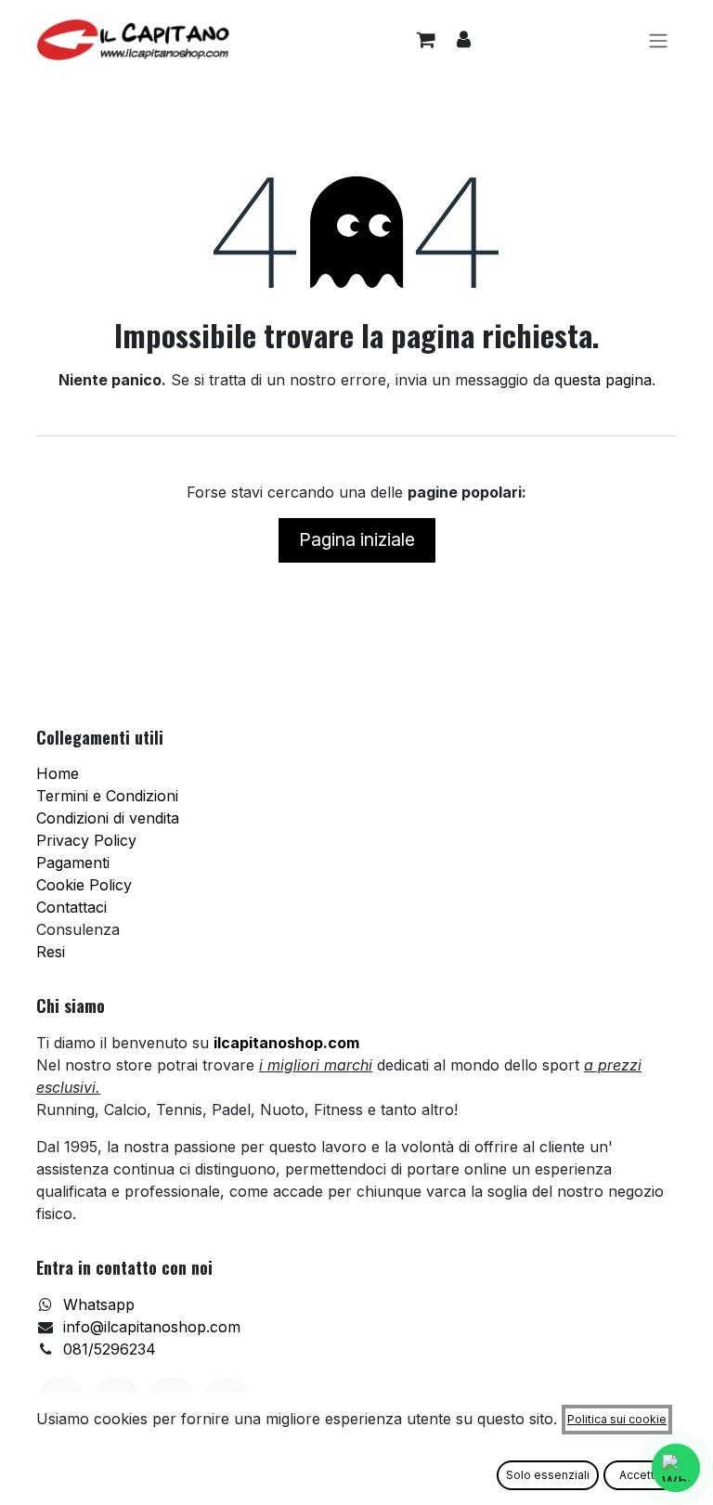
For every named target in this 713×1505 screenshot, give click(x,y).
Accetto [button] (640, 1475)
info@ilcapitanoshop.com (151, 1326)
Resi (50, 951)
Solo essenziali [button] (548, 1475)
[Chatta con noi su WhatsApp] (676, 1468)
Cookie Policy (84, 885)
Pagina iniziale (357, 539)
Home (57, 773)
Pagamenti (73, 862)
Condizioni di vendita (107, 818)
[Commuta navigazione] (658, 39)
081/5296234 (109, 1349)
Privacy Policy (86, 840)
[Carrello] (425, 39)
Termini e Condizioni (107, 795)
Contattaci (71, 907)
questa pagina (603, 379)
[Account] (463, 39)
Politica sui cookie (617, 1419)
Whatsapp (99, 1304)
